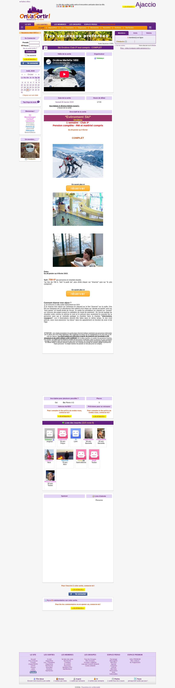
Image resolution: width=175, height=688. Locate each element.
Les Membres (60, 24)
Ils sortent (67, 664)
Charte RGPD (33, 664)
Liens (33, 669)
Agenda (113, 664)
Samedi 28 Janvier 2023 (64, 102)
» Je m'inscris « (128, 6)
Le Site (28, 24)
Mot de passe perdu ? (30, 48)
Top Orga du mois (30, 102)
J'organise (113, 666)
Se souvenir (31, 55)
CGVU (33, 666)
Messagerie (113, 661)
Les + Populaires (67, 28)
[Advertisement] (106, 14)
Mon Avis (114, 669)
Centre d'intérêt (90, 666)
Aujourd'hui (52, 28)
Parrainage (113, 659)
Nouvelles (106, 28)
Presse (33, 667)
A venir (41, 28)
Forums (33, 662)
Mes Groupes (90, 661)
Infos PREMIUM (135, 659)
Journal (113, 667)
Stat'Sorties (129, 28)
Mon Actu (113, 662)
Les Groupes (75, 24)
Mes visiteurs (135, 661)
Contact (33, 670)
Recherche (95, 28)
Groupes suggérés (90, 662)
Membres (121, 33)
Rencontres (113, 670)
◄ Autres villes (24, 2)
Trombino (67, 662)
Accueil (33, 659)
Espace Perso (90, 24)
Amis (135, 33)
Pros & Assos (33, 661)
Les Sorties (42, 25)
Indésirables (114, 674)
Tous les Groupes (90, 659)
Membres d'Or (67, 667)
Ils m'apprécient (135, 662)
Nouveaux (67, 666)
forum (154, 45)
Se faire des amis (67, 659)
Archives (118, 28)
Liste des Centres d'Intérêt (90, 664)
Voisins (149, 33)
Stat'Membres (67, 669)
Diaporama (82, 28)
